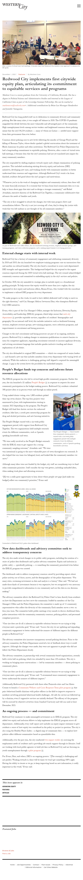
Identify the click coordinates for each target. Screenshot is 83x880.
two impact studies (52, 740)
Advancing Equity (9, 786)
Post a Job (6, 853)
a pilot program (34, 750)
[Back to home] (14, 6)
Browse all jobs (8, 851)
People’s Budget (38, 382)
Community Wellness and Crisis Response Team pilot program (45, 687)
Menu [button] (78, 6)
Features (21, 74)
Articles (5, 793)
